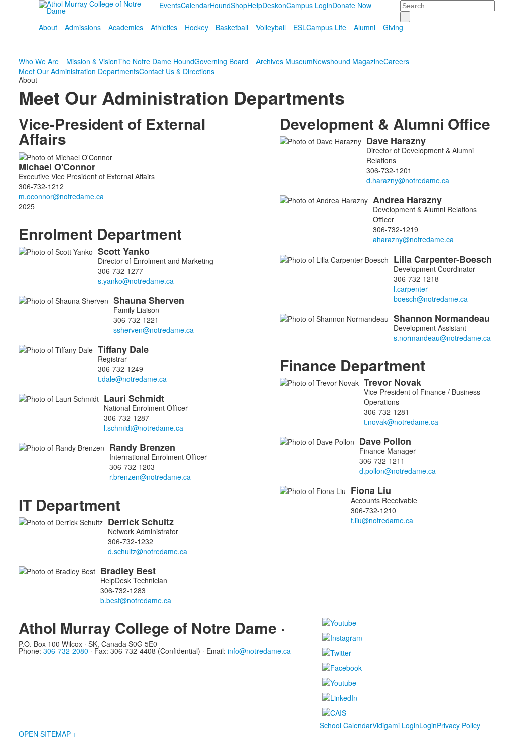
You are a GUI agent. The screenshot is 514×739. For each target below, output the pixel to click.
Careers (396, 61)
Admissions (83, 27)
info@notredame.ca (259, 651)
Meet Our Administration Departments (79, 71)
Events (170, 5)
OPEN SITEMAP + (48, 734)
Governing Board (221, 61)
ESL (299, 27)
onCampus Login (305, 5)
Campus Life (326, 27)
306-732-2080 (65, 651)
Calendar (195, 5)
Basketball (232, 27)
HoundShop (228, 5)
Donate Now (351, 5)
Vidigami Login (395, 725)
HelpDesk (262, 5)
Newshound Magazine (348, 61)
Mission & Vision (92, 61)
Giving (393, 27)
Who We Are (39, 61)
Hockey (196, 27)
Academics (125, 27)
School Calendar (346, 725)
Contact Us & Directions (176, 71)
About (48, 27)
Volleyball (271, 27)
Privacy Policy (458, 725)
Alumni (364, 27)
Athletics (164, 27)
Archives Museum (284, 61)
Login (428, 725)
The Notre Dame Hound (156, 61)
